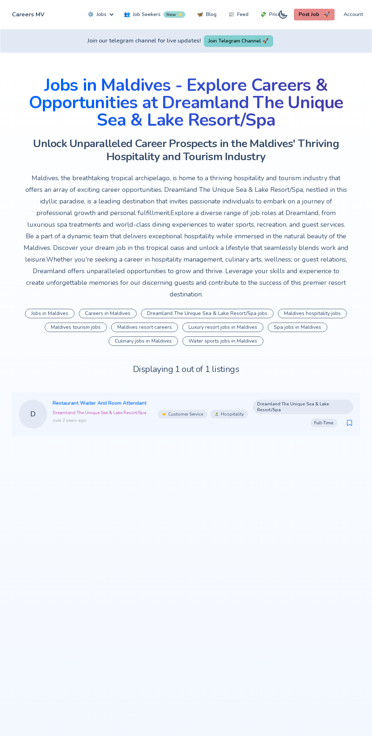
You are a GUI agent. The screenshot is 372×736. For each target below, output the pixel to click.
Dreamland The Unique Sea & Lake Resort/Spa (99, 413)
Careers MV (28, 15)
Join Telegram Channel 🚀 (238, 40)
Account (353, 14)
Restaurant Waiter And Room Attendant (99, 403)
